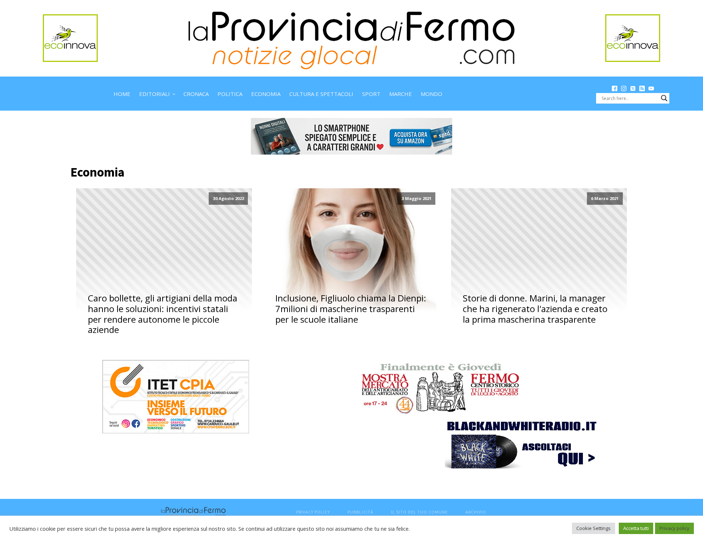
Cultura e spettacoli (321, 93)
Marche (400, 93)
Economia (265, 93)
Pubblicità (360, 512)
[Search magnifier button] (664, 98)
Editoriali (154, 93)
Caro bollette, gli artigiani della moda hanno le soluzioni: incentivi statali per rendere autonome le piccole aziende (162, 314)
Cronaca (196, 93)
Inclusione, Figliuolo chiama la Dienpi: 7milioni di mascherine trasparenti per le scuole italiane (350, 309)
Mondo (431, 93)
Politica (229, 93)
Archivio (475, 512)
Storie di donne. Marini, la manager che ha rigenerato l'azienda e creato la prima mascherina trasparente (535, 309)
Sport (371, 93)
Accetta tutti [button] (636, 528)
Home (122, 93)
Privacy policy (674, 528)
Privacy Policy (313, 512)
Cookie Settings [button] (593, 528)
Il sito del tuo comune (419, 512)
